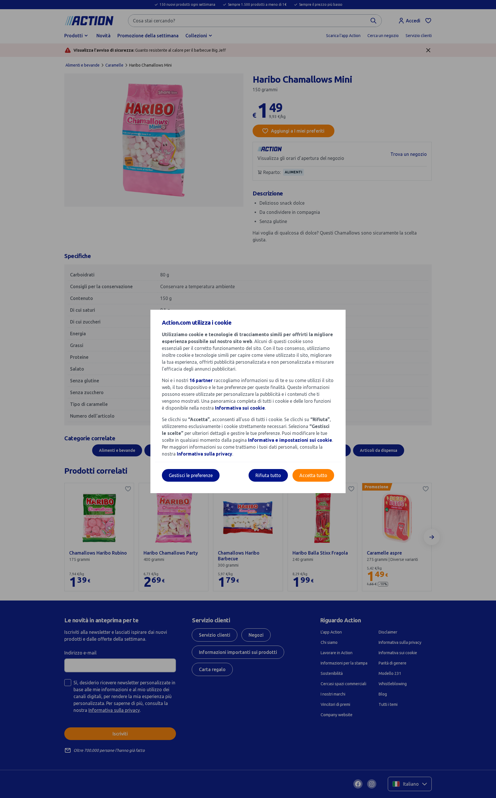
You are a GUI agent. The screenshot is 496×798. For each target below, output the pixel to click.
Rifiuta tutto (268, 475)
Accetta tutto (313, 475)
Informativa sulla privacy (204, 453)
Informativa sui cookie (240, 407)
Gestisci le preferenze (191, 475)
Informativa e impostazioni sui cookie (290, 440)
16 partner (201, 380)
